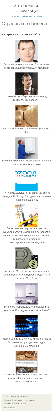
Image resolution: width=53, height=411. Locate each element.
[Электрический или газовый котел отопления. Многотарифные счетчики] (26, 157)
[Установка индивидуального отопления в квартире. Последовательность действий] (26, 303)
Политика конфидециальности (15, 403)
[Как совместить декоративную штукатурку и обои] (26, 125)
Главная (14, 16)
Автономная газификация (26, 8)
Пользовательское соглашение (23, 400)
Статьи (38, 16)
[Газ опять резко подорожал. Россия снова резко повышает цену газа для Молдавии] (26, 60)
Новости (27, 16)
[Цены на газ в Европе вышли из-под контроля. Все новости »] (26, 92)
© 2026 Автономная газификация (16, 396)
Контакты (7, 400)
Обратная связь (10, 407)
